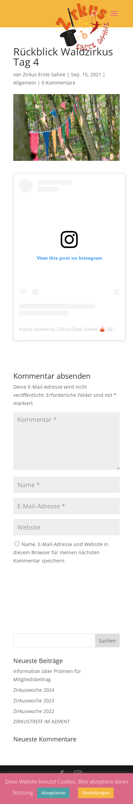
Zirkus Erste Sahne (44, 74)
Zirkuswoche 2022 (33, 711)
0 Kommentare (58, 82)
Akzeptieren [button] (53, 793)
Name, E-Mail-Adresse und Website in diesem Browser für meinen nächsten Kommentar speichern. (60, 552)
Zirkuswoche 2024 (33, 690)
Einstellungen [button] (95, 793)
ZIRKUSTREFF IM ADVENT (41, 721)
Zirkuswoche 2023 (33, 700)
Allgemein (24, 82)
